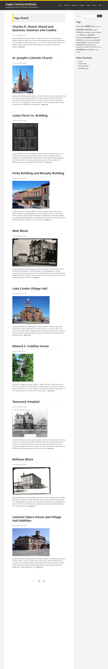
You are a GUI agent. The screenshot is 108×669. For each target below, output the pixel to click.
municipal (88, 45)
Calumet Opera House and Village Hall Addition (36, 518)
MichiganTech (80, 45)
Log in (81, 61)
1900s (88, 26)
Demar (88, 32)
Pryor (101, 47)
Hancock (91, 35)
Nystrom (93, 45)
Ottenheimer (79, 47)
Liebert (78, 42)
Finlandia (78, 35)
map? (97, 42)
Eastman (93, 32)
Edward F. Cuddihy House (30, 346)
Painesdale (86, 47)
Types (88, 5)
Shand (91, 50)
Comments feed (84, 66)
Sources (94, 5)
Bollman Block (22, 459)
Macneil (94, 42)
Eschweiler (98, 32)
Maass (83, 42)
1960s (99, 26)
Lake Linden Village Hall (29, 288)
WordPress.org (83, 68)
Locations (81, 5)
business (80, 29)
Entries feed (82, 64)
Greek (86, 35)
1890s (82, 26)
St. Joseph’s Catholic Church (32, 58)
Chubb (84, 32)
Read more (21, 47)
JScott (83, 40)
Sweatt (97, 49)
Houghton (88, 37)
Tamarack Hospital (26, 402)
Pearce (94, 47)
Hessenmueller (80, 37)
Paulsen (90, 47)
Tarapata (78, 52)
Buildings (74, 5)
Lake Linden (91, 40)
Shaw (94, 49)
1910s (93, 26)
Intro (60, 5)
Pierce (98, 47)
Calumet (88, 29)
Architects (67, 5)
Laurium (97, 40)
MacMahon (88, 42)
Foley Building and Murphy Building (38, 173)
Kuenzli (86, 40)
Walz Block (20, 231)
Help (100, 5)
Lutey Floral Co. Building (30, 115)
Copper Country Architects (21, 4)
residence (80, 49)
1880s (78, 26)
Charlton (79, 32)
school (87, 50)
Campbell (94, 30)
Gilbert (82, 35)
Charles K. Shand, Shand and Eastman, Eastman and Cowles (34, 28)
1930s (97, 26)
